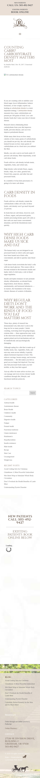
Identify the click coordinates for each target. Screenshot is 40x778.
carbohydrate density (18, 108)
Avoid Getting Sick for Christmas (15, 469)
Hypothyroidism (9, 440)
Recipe (6, 450)
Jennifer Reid (10, 64)
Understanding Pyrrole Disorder (15, 487)
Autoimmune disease (11, 406)
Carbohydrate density (24, 110)
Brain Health (8, 409)
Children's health (10, 413)
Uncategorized (9, 457)
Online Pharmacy (11, 728)
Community (8, 416)
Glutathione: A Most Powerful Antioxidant (19, 472)
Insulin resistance (10, 443)
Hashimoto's (8, 436)
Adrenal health (9, 403)
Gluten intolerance (10, 433)
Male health (8, 447)
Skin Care (7, 453)
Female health (9, 426)
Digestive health (9, 419)
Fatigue (6, 423)
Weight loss (8, 460)
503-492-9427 (26, 5)
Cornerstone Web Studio (13, 760)
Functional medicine (11, 430)
